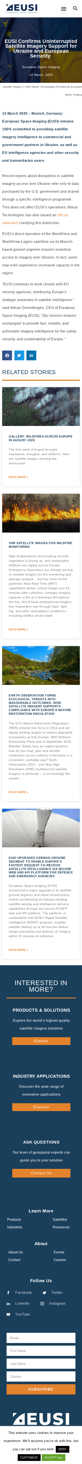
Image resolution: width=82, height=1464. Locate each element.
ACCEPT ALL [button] (53, 1457)
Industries (14, 1227)
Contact (14, 1260)
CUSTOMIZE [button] (29, 1457)
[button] (63, 9)
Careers (60, 1260)
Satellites (60, 1219)
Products (14, 1219)
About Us (15, 1252)
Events (59, 1252)
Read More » (18, 477)
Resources (61, 1227)
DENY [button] (62, 1449)
